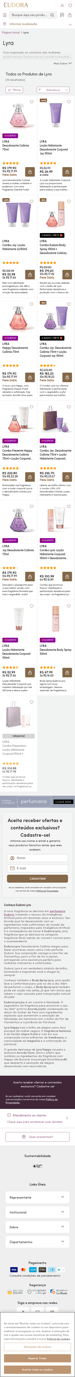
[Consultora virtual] (62, 15)
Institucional (18, 1212)
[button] (30, 172)
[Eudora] (15, 5)
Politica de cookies (58, 1339)
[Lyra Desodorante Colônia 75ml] (19, 114)
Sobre (14, 1227)
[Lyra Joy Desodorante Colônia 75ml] (19, 519)
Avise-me (19, 764)
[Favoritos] (70, 6)
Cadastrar (38, 878)
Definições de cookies (37, 1346)
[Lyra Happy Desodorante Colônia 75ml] (19, 317)
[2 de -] (37, 801)
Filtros (17, 90)
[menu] (5, 15)
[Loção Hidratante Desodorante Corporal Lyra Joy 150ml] (56, 114)
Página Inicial (11, 32)
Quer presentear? (41, 1137)
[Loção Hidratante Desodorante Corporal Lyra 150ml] (19, 619)
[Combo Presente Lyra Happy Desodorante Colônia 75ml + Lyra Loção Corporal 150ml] (19, 419)
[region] (37, 1344)
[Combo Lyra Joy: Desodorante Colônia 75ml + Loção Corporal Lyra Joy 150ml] (56, 317)
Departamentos (21, 1242)
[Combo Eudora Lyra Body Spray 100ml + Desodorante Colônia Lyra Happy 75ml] (56, 214)
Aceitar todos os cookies (37, 1369)
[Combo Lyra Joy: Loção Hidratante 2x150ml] (19, 214)
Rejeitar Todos (37, 1358)
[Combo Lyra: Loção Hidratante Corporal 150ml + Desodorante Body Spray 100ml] (56, 519)
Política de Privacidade (47, 890)
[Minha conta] (62, 6)
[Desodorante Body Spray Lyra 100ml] (56, 619)
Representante (20, 1197)
